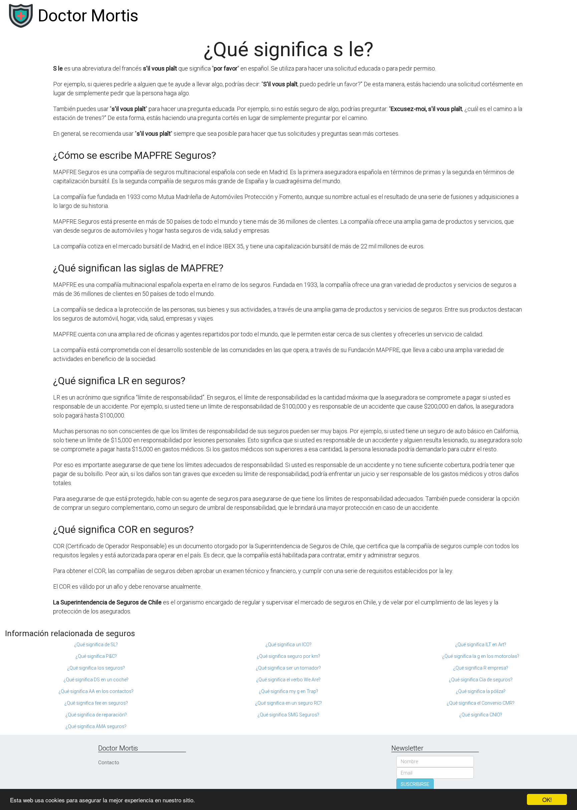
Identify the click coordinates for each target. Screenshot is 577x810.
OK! (547, 799)
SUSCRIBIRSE (415, 784)
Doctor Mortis (88, 15)
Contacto (108, 763)
